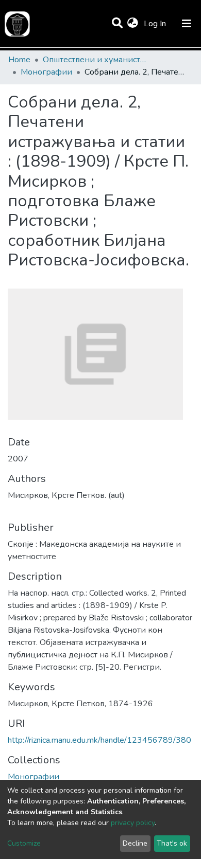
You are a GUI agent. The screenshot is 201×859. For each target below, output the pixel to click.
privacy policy (133, 823)
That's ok (172, 843)
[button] (133, 23)
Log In (156, 23)
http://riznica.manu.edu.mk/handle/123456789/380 (99, 740)
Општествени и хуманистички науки (94, 59)
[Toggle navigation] (186, 23)
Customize (24, 843)
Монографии (46, 72)
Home (19, 59)
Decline (135, 843)
